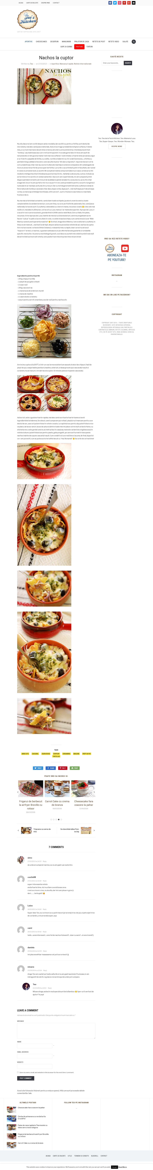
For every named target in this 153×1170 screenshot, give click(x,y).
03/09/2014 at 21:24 (35, 970)
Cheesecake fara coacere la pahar (31, 1108)
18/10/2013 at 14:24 (34, 909)
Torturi (89, 47)
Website (20, 1062)
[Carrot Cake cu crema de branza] (29, 789)
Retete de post (98, 41)
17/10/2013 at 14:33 (34, 861)
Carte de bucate (32, 3)
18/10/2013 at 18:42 (34, 932)
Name (19, 1042)
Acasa (21, 3)
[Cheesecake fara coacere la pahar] (56, 789)
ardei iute (25, 754)
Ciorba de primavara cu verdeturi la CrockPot (82, 805)
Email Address (23, 1052)
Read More (122, 1167)
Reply (45, 861)
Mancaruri (66, 41)
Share (52, 768)
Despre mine (45, 3)
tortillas (56, 756)
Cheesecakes (41, 41)
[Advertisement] (94, 21)
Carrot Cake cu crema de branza (30, 1143)
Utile (70, 1156)
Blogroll (94, 1156)
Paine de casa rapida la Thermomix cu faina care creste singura (32, 1126)
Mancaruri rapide (66, 64)
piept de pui (87, 754)
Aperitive (28, 41)
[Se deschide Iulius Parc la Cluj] (86, 830)
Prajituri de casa (81, 41)
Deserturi (54, 41)
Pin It (64, 768)
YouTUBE (79, 47)
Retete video (113, 41)
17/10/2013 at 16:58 (34, 881)
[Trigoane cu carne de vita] (26, 830)
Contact (56, 3)
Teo (31, 64)
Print (76, 768)
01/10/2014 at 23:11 (39, 988)
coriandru (66, 754)
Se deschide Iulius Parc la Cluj (69, 830)
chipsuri (56, 754)
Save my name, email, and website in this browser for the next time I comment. (47, 1072)
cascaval (35, 754)
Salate (125, 41)
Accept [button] (114, 1167)
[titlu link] (117, 253)
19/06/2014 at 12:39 (35, 951)
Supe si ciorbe (66, 47)
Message (20, 1021)
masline (76, 754)
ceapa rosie (46, 754)
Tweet (39, 768)
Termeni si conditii (81, 1156)
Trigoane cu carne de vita (42, 830)
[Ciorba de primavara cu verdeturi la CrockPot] (82, 789)
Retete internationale (82, 64)
